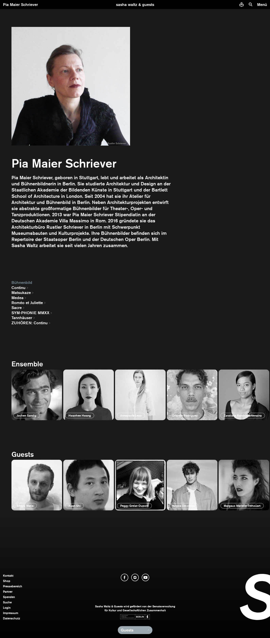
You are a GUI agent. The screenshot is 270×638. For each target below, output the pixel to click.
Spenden (9, 597)
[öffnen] (36, 395)
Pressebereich (12, 586)
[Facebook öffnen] (124, 577)
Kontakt (8, 575)
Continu (18, 287)
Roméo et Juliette (27, 302)
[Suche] (250, 4)
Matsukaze (21, 292)
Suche (7, 602)
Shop (6, 581)
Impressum (10, 613)
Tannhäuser (21, 317)
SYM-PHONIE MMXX (30, 312)
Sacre (16, 307)
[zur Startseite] (135, 4)
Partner (7, 591)
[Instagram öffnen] (135, 577)
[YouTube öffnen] (145, 577)
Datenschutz (11, 618)
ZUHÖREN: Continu (29, 322)
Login (6, 608)
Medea (17, 297)
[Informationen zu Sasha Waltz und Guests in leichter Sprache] (241, 4)
